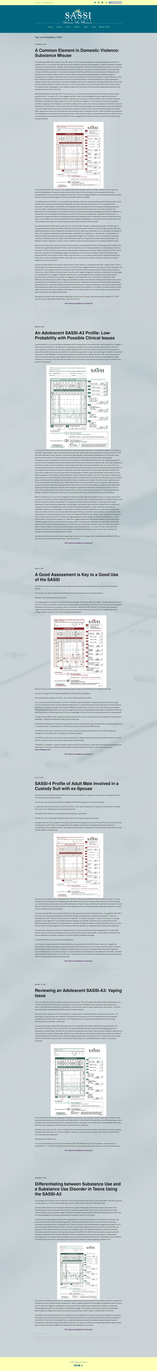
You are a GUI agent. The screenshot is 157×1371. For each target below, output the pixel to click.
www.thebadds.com (43, 750)
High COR (63, 550)
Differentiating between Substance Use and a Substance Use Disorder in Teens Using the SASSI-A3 (78, 1189)
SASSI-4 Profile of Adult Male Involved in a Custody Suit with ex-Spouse (77, 785)
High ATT (57, 550)
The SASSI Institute (92, 313)
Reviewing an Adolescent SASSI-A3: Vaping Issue (78, 992)
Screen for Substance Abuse (46, 1160)
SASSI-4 (115, 311)
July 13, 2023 (39, 777)
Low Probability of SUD (94, 311)
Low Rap (64, 761)
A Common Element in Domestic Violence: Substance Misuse (77, 52)
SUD (84, 313)
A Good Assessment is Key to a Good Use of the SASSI (76, 576)
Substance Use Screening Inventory (60, 313)
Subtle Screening (77, 313)
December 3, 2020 (40, 1178)
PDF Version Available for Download (78, 303)
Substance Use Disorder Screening (100, 1160)
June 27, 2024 (39, 568)
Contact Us (38, 2)
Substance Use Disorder (42, 313)
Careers (94, 27)
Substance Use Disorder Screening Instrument (63, 552)
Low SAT (104, 311)
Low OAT (83, 311)
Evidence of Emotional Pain (45, 550)
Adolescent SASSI (42, 547)
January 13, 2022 (40, 984)
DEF (38, 761)
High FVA (53, 311)
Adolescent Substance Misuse (57, 1158)
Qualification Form (48, 2)
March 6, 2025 (39, 327)
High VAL (84, 1158)
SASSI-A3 (114, 550)
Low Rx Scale (72, 761)
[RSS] (106, 2)
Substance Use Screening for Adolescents (66, 1162)
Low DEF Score (79, 550)
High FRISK (71, 550)
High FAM (46, 311)
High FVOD (60, 311)
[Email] (102, 2)
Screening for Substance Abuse (64, 1160)
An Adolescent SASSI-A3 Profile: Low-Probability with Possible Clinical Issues (75, 335)
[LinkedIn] (98, 2)
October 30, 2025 (40, 44)
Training (49, 27)
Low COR (43, 761)
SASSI (110, 311)
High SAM (46, 968)
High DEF (39, 311)
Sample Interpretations (43, 308)
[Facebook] (95, 2)
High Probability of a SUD (72, 311)
